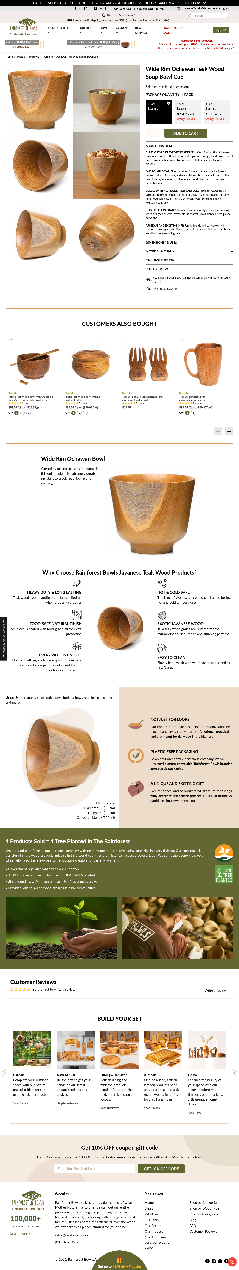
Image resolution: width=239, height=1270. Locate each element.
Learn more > (20, 1233)
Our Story (152, 1220)
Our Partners (154, 1226)
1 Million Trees (155, 1237)
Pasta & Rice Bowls (28, 56)
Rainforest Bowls (80, 1259)
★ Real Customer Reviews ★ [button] (3, 638)
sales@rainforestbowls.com (75, 1235)
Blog (193, 1220)
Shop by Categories (204, 1202)
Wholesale (152, 1214)
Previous (218, 431)
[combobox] (207, 15)
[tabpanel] (39, 98)
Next (229, 431)
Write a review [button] (216, 990)
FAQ (193, 1226)
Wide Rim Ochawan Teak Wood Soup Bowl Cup (70, 56)
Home (9, 56)
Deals (149, 1208)
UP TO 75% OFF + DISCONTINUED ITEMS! (139, 8)
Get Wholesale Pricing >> (205, 8)
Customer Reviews (203, 1231)
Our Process (154, 1231)
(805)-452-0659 (66, 1242)
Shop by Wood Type (204, 1208)
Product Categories (204, 1214)
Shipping (152, 87)
